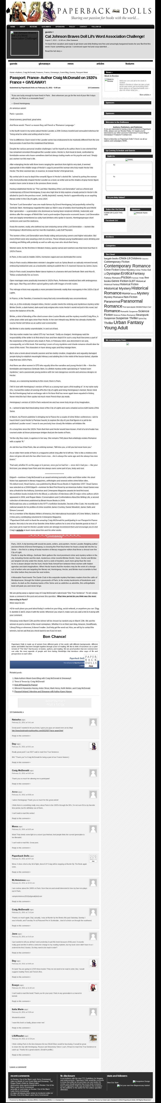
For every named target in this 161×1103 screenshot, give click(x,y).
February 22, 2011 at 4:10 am (23, 936)
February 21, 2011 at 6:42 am (23, 773)
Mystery (143, 293)
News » (109, 72)
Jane (14, 933)
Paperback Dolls (28, 88)
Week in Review (111, 76)
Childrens (135, 258)
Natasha (16, 719)
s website (82, 666)
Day (14, 744)
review (139, 307)
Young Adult (116, 327)
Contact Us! (127, 135)
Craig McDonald (20, 770)
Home (12, 27)
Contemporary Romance (127, 265)
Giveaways (46, 27)
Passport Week (82, 72)
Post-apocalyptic (129, 307)
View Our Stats (113, 1082)
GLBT (132, 281)
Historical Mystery (117, 288)
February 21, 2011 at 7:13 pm (23, 912)
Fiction (126, 277)
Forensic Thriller (138, 278)
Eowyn (15, 985)
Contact (83, 27)
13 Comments (93, 88)
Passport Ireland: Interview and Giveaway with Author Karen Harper (43, 691)
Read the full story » (53, 51)
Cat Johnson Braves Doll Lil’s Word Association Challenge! (94, 36)
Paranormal (112, 301)
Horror (126, 293)
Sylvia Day (142, 318)
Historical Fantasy (111, 284)
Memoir (133, 294)
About (22, 27)
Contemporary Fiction (116, 261)
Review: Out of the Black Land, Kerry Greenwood (32, 1079)
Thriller (108, 323)
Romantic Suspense (129, 311)
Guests (72, 72)
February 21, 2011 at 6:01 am (23, 747)
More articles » (145, 95)
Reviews (33, 27)
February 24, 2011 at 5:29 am (23, 1012)
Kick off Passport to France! (26, 685)
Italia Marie (18, 1009)
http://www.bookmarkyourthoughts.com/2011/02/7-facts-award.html (37, 731)
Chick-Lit (124, 258)
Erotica (126, 273)
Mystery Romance (113, 297)
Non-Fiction (130, 296)
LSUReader (18, 1036)
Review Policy (126, 131)
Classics (145, 259)
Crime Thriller (141, 270)
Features (39, 72)
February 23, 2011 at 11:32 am (23, 988)
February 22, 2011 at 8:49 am (23, 964)
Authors (19, 72)
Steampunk (142, 315)
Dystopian (113, 273)
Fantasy (139, 273)
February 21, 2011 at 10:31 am (23, 883)
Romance (112, 311)
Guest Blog (64, 72)
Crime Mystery (127, 270)
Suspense (109, 318)
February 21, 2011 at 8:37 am (23, 859)
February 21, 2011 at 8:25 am (23, 829)
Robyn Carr (146, 307)
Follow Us (96, 27)
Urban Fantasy (129, 322)
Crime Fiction (111, 269)
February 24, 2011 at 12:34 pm (23, 1039)
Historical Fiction (129, 284)
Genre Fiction (119, 281)
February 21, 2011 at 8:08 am (23, 795)
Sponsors (60, 27)
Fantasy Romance (112, 278)
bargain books (111, 258)
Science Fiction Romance (124, 315)
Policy (72, 27)
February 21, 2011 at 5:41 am (23, 722)
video (13, 1081)
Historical (140, 281)
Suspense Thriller (127, 318)
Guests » (49, 32)
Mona (15, 826)
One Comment (72, 40)
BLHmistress (19, 880)
